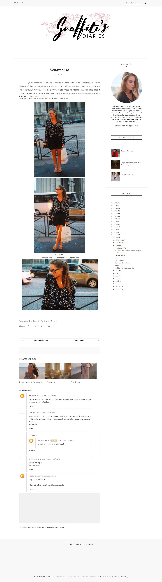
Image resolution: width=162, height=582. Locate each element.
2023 (115, 211)
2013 (115, 237)
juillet (118, 273)
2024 (115, 208)
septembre (120, 248)
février (118, 286)
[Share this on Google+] (42, 326)
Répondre (31, 406)
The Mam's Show (35, 459)
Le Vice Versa (120, 255)
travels (53, 321)
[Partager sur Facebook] (28, 326)
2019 (115, 221)
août (117, 270)
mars (118, 284)
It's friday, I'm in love (122, 263)
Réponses (34, 435)
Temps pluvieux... (127, 174)
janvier (118, 289)
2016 (115, 229)
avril (117, 281)
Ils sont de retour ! (127, 151)
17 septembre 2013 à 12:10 (46, 396)
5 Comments (59, 74)
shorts (47, 321)
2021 (115, 216)
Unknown (32, 396)
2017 (115, 227)
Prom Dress (119, 258)
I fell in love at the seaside (124, 268)
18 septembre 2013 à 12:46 (51, 459)
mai (117, 278)
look (26, 321)
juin (117, 276)
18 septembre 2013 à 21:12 (67, 440)
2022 (115, 213)
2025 (115, 206)
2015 (115, 232)
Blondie (117, 265)
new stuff (33, 321)
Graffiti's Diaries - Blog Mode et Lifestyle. (76, 577)
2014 (115, 235)
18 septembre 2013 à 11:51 (46, 413)
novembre (119, 243)
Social (22, 3)
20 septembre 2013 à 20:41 (46, 476)
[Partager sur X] (35, 326)
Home (16, 3)
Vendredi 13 (119, 260)
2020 (115, 219)
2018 (115, 224)
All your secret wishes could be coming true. (131, 164)
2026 (115, 203)
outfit (40, 321)
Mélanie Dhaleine (44, 440)
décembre (119, 240)
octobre (119, 245)
